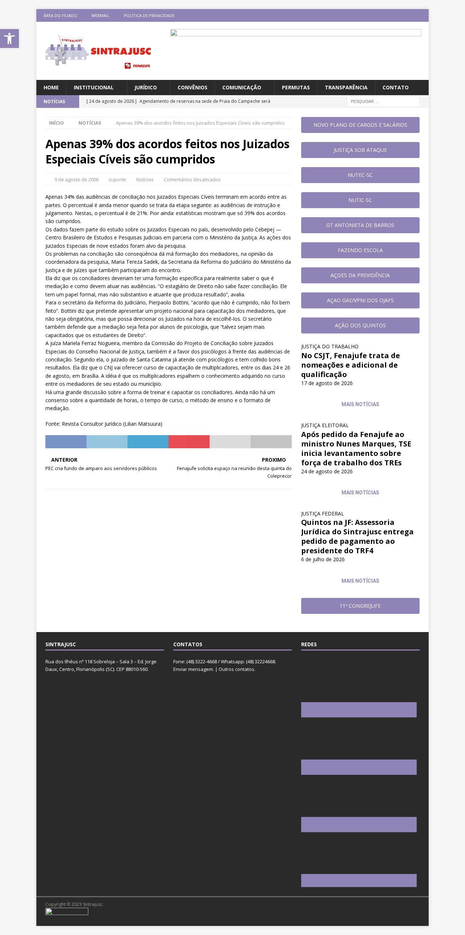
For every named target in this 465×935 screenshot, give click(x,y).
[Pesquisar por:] (383, 101)
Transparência (346, 87)
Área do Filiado (60, 15)
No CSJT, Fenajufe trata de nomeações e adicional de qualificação (350, 365)
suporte (117, 179)
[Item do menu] (379, 15)
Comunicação (241, 87)
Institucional (94, 87)
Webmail (100, 15)
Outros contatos (236, 669)
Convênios (192, 87)
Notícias (145, 179)
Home (51, 87)
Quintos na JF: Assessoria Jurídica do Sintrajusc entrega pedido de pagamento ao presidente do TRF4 (357, 536)
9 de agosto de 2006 (76, 179)
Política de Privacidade (149, 15)
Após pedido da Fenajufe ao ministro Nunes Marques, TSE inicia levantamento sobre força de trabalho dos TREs (356, 448)
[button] (9, 38)
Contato (396, 87)
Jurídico (145, 87)
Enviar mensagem (193, 669)
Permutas (296, 87)
